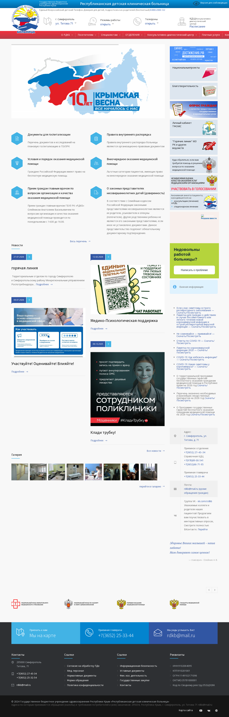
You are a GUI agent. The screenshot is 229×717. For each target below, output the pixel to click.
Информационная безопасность (138, 665)
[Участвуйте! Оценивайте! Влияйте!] (48, 332)
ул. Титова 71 (64, 23)
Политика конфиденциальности (85, 685)
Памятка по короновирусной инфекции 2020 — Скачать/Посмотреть (193, 350)
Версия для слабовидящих (214, 2)
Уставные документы (132, 670)
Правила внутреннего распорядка (129, 134)
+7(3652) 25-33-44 (194, 476)
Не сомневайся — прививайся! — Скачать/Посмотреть (196, 335)
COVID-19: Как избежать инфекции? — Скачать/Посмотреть (197, 358)
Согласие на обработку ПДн (83, 665)
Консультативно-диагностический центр (170, 34)
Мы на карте (43, 635)
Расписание (197, 26)
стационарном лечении (186, 206)
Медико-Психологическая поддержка (124, 320)
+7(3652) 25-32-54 (27, 677)
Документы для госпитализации (49, 134)
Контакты (125, 685)
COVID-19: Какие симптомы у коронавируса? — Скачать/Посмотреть (193, 366)
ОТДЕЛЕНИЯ (132, 34)
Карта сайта (186, 710)
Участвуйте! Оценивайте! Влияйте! (42, 363)
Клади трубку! (103, 432)
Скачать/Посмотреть (202, 414)
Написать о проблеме (194, 270)
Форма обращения (78, 680)
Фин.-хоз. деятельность (133, 675)
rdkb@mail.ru (181, 635)
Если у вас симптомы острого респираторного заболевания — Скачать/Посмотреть (195, 310)
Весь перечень (78, 241)
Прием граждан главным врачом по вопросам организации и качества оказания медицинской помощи (51, 193)
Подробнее (42, 284)
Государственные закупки (134, 680)
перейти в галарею (150, 486)
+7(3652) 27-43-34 (27, 673)
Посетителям (85, 34)
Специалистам (109, 34)
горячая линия (24, 267)
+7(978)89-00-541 (194, 460)
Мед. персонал (75, 670)
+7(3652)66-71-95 (194, 464)
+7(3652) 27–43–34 (194, 452)
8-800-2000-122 (157, 9)
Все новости (154, 451)
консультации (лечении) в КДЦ (184, 202)
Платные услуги (211, 34)
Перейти (203, 529)
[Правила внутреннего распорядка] (96, 138)
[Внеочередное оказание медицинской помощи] (96, 163)
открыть (105, 24)
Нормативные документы (81, 675)
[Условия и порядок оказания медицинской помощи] (17, 163)
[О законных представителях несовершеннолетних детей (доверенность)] (96, 192)
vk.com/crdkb (205, 501)
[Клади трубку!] (128, 389)
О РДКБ (65, 34)
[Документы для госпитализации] (17, 138)
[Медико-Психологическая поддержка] (128, 289)
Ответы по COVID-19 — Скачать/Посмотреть (195, 342)
